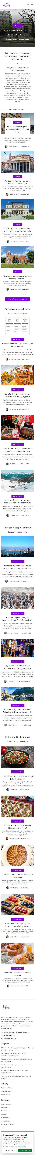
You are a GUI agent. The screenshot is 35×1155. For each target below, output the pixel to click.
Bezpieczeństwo (18, 562)
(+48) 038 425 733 (9, 1035)
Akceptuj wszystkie (25, 1150)
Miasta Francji (17, 339)
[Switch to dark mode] (28, 4)
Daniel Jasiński (5, 1094)
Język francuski (5, 1121)
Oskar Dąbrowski (6, 1091)
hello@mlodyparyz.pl (10, 1038)
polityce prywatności (20, 1146)
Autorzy (4, 1084)
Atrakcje (17, 26)
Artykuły (5, 1044)
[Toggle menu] (32, 4)
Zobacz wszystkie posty (17, 313)
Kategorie (5, 1100)
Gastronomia (17, 772)
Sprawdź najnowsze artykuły (17, 299)
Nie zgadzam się (10, 1150)
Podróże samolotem (7, 1124)
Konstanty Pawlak (7, 1088)
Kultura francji (5, 1117)
